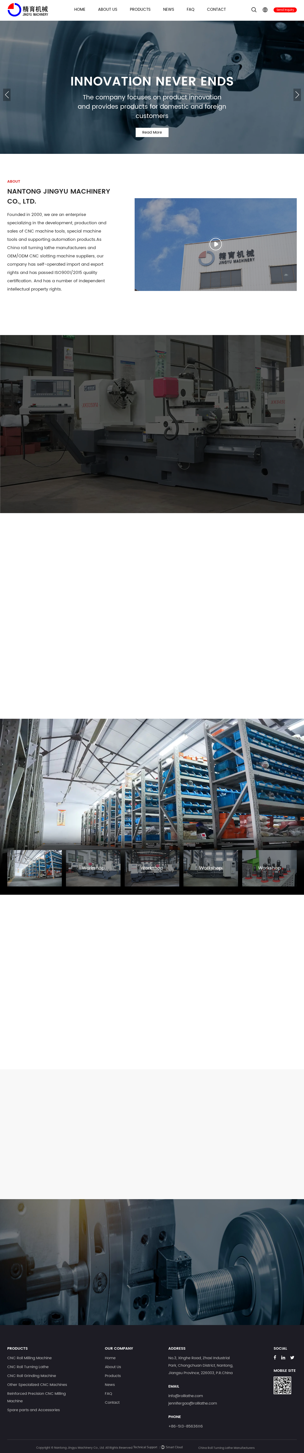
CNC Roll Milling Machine (25, 424)
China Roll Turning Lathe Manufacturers (226, 1448)
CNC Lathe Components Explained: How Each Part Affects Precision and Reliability (148, 1133)
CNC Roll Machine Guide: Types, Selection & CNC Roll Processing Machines (244, 1133)
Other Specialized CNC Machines (177, 424)
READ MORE (31, 1174)
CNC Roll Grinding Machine (126, 424)
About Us (107, 10)
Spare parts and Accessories (278, 424)
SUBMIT (273, 1287)
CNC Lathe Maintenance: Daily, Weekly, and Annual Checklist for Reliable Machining (48, 1133)
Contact (216, 10)
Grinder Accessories (38, 649)
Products (140, 10)
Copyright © (45, 1447)
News (168, 10)
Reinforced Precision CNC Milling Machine (228, 424)
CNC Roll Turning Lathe (76, 424)
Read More (152, 142)
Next (297, 94)
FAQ (190, 10)
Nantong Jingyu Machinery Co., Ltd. (79, 1447)
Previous (7, 94)
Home (79, 10)
